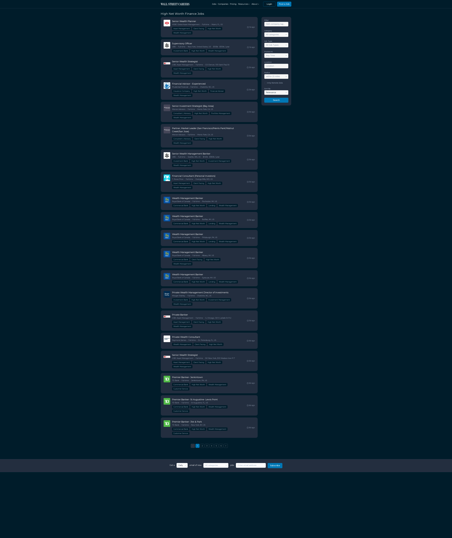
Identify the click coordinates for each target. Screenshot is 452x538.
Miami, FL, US (217, 24)
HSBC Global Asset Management (186, 24)
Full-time (205, 24)
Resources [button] (243, 4)
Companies (223, 4)
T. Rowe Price (177, 179)
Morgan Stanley (178, 296)
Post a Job (284, 4)
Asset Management (181, 29)
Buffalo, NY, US (208, 219)
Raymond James (179, 340)
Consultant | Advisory (182, 113)
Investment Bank (180, 51)
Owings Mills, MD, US (204, 179)
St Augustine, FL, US (199, 403)
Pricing (233, 4)
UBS (174, 47)
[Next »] (226, 446)
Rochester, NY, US (209, 201)
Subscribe (275, 465)
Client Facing (198, 29)
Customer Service (180, 389)
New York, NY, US (198, 425)
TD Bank (175, 380)
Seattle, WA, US (194, 157)
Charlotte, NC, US (207, 87)
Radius (267, 73)
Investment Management (219, 161)
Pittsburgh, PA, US (209, 237)
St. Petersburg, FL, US (207, 340)
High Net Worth (214, 29)
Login (269, 4)
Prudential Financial (180, 87)
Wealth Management (182, 33)
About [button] (255, 4)
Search (276, 100)
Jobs (214, 4)
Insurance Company (181, 91)
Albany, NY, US (208, 255)
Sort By (267, 89)
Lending (211, 205)
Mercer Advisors (178, 109)
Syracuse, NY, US (209, 278)
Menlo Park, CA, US (205, 109)
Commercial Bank (180, 205)
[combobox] (276, 34)
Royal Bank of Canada (181, 201)
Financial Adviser (217, 91)
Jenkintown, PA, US (199, 380)
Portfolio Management (220, 113)
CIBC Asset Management (182, 65)
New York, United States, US (199, 47)
